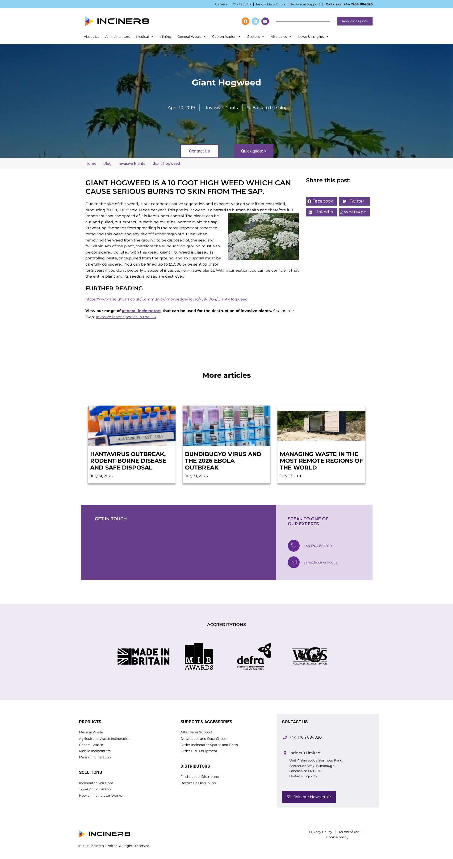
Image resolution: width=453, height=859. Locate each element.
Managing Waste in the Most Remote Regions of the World (321, 461)
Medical (142, 36)
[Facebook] (245, 21)
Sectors (253, 36)
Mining (165, 36)
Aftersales (279, 36)
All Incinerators (117, 36)
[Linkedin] (255, 21)
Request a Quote (355, 21)
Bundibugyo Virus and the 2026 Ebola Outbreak (223, 461)
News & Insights (311, 36)
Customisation (224, 36)
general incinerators (141, 311)
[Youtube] (265, 21)
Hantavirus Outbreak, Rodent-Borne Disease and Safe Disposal (128, 461)
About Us (91, 36)
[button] (321, 201)
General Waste (189, 36)
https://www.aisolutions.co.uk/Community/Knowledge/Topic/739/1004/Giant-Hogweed (166, 299)
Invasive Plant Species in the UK (126, 317)
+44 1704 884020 (358, 4)
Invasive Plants (222, 107)
